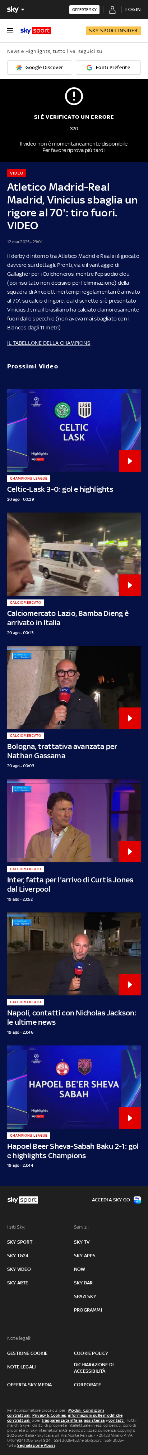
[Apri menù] (10, 30)
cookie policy (91, 1353)
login (133, 9)
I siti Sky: (16, 1227)
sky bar (83, 1282)
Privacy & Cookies (49, 1415)
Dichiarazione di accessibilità (94, 1368)
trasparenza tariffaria (62, 1420)
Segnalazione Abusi (36, 1445)
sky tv (81, 1242)
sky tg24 (18, 1255)
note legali (21, 1367)
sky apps (85, 1255)
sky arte (17, 1282)
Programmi (88, 1310)
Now (79, 1269)
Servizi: (81, 1227)
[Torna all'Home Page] (35, 30)
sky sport (19, 1242)
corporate (87, 1384)
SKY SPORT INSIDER (113, 30)
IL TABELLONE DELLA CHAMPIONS (49, 343)
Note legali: (19, 1338)
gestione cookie (27, 1353)
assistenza (94, 1420)
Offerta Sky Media (29, 1384)
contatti (116, 1420)
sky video (19, 1269)
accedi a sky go (111, 1199)
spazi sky (85, 1296)
